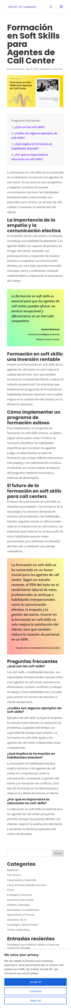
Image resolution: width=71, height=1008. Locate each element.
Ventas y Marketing (18, 929)
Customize (35, 991)
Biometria (12, 870)
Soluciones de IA (16, 919)
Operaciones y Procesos (21, 914)
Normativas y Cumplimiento (23, 909)
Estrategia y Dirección (19, 894)
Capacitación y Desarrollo (50, 69)
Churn (10, 889)
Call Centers (14, 875)
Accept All (35, 982)
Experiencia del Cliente (20, 899)
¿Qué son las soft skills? (29, 127)
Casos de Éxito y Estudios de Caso (26, 885)
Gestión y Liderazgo (18, 904)
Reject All (35, 1000)
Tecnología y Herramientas (22, 924)
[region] (35, 978)
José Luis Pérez (17, 69)
